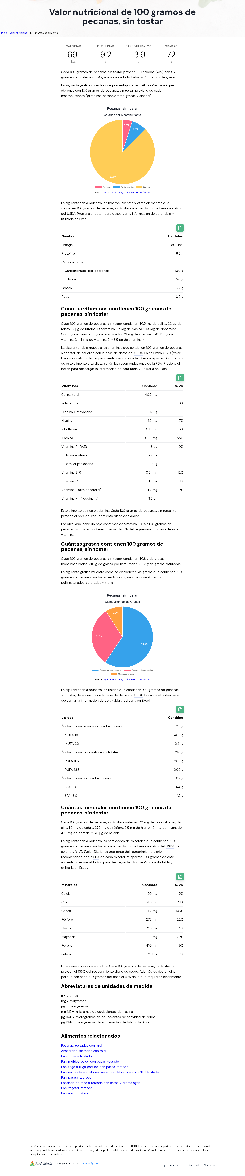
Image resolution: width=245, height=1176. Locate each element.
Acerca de (176, 1165)
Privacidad (193, 1165)
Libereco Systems (90, 1163)
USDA (71, 213)
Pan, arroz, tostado (75, 1093)
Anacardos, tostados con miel (83, 1051)
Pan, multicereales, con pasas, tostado (90, 1061)
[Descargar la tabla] (180, 228)
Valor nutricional (19, 33)
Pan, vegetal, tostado (76, 1088)
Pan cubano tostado (76, 1056)
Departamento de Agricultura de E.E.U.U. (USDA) (126, 192)
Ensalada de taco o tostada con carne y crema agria (100, 1083)
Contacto (209, 1165)
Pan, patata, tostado (76, 1077)
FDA (159, 363)
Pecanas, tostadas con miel (81, 1045)
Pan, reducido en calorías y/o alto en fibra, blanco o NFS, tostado (110, 1072)
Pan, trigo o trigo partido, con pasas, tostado (94, 1067)
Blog (162, 1165)
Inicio (4, 33)
